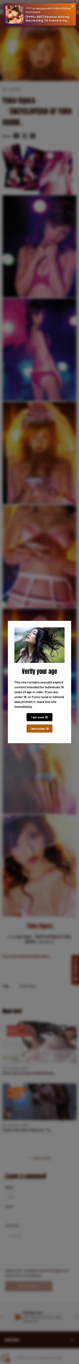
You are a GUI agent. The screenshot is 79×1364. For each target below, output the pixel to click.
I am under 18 (39, 728)
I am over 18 (39, 717)
